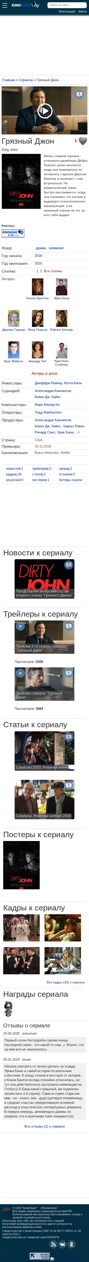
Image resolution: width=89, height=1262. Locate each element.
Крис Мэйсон (13, 361)
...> (77, 432)
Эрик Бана (61, 298)
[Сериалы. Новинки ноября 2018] (44, 800)
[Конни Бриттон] (37, 287)
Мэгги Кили (73, 383)
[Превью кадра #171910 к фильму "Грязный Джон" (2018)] (62, 961)
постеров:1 (40, 480)
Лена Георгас (38, 329)
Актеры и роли (44, 373)
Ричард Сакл (45, 432)
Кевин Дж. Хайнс (48, 397)
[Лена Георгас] (37, 319)
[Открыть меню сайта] (4, 6)
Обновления (49, 1208)
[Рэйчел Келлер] (61, 319)
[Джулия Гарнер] (13, 319)
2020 (38, 263)
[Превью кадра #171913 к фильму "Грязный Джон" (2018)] (21, 928)
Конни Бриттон (37, 298)
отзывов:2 (67, 474)
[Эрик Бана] (61, 287)
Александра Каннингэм (53, 391)
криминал (56, 248)
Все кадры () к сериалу (66, 982)
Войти (83, 11)
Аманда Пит (38, 361)
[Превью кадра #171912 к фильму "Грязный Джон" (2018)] (62, 928)
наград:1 (65, 468)
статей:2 (38, 474)
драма (41, 248)
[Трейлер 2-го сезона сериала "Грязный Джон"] (44, 637)
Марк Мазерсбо (47, 404)
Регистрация (67, 11)
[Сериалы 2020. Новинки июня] (44, 751)
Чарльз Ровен (73, 426)
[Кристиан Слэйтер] (61, 350)
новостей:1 (14, 468)
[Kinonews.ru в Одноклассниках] (71, 1244)
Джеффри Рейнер (48, 383)
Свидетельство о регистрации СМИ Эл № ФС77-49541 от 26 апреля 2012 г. (41, 1232)
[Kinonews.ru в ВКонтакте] (62, 1244)
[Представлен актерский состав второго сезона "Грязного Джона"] (44, 579)
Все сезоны (53, 271)
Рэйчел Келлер (61, 329)
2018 (38, 256)
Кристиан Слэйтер (61, 362)
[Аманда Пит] (37, 350)
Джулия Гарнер (13, 329)
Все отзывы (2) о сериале (44, 1126)
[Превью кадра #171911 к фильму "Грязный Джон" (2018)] (21, 961)
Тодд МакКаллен (48, 412)
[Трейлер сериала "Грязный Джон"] (44, 684)
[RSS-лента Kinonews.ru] (53, 1244)
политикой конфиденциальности (23, 1224)
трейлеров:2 (41, 468)
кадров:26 (13, 474)
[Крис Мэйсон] (13, 350)
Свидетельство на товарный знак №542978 (30, 1237)
